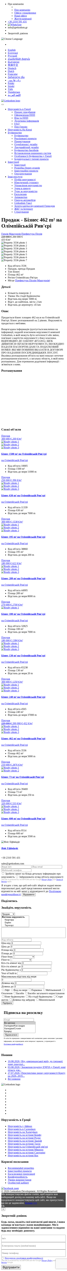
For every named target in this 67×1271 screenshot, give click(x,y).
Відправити (28, 894)
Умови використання (19, 1179)
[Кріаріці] (19, 1031)
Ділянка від (7, 983)
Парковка (36, 990)
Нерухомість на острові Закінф (25, 1140)
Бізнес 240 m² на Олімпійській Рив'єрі (23, 697)
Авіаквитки (20, 197)
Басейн (20, 993)
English (12, 50)
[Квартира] (15, 920)
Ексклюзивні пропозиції (21, 1174)
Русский (12, 55)
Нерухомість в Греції (19, 109)
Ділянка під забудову (23, 999)
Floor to (5, 959)
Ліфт (7, 990)
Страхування (21, 211)
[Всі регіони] (19, 1023)
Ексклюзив (20, 194)
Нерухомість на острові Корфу (24, 1135)
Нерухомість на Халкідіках (23, 1132)
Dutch (11, 71)
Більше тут (31, 1203)
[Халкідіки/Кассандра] (19, 1026)
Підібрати (7, 1003)
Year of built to (9, 973)
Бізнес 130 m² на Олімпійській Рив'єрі (23, 655)
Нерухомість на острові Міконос (26, 1149)
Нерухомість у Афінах (20, 1126)
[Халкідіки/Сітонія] (19, 1028)
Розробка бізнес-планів (27, 167)
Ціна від (5, 943)
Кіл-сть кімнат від (11, 963)
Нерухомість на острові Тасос (24, 1143)
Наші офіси (20, 15)
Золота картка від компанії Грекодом (34, 206)
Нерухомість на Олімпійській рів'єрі (28, 1146)
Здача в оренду (22, 188)
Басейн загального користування (46, 993)
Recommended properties (21, 1168)
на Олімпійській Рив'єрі (14, 460)
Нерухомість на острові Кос (23, 1155)
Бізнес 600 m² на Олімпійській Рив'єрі (23, 818)
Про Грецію (20, 126)
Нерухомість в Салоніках (22, 1129)
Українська (14, 92)
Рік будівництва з (10, 969)
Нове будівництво (15, 996)
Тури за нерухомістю (25, 191)
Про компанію (22, 9)
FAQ (17, 123)
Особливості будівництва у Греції (33, 156)
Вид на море (20, 990)
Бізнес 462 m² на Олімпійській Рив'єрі (23, 738)
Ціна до (5, 946)
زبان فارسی (14, 80)
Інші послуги (15, 176)
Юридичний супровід (26, 182)
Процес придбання (24, 112)
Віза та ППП (21, 118)
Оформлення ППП (24, 115)
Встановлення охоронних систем (32, 153)
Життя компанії (23, 18)
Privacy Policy (47, 879)
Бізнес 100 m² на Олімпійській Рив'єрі (23, 614)
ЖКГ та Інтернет (23, 209)
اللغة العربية (14, 95)
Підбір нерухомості (25, 179)
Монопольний (47, 999)
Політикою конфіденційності (13, 1044)
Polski (11, 83)
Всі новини (14, 1079)
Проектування (22, 141)
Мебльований (53, 990)
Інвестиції (13, 162)
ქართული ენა (16, 77)
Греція (5, 233)
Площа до (6, 953)
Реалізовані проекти (25, 138)
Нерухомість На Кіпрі (20, 129)
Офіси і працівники (25, 12)
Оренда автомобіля (24, 200)
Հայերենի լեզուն (19, 59)
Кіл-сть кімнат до (10, 966)
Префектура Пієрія (31, 233)
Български (13, 61)
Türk (10, 89)
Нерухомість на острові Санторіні (26, 1152)
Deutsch (12, 68)
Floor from (6, 956)
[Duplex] (15, 922)
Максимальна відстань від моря (18, 976)
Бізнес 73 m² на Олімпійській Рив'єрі (22, 777)
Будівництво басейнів (26, 150)
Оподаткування (23, 173)
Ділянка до (7, 986)
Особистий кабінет (18, 1182)
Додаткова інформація (26, 120)
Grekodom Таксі (23, 203)
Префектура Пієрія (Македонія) (32, 280)
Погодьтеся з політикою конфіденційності (24, 1258)
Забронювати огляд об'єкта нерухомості (41, 877)
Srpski (11, 86)
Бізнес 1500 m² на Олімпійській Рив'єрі (24, 454)
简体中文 (13, 65)
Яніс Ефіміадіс (9, 848)
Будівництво (15, 132)
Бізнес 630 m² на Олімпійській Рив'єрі (23, 495)
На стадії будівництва (40, 996)
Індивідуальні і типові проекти (31, 159)
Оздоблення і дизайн (25, 144)
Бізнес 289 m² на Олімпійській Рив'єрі (23, 578)
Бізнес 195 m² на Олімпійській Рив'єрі (23, 536)
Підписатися (11, 1035)
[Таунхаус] (15, 925)
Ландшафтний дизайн (26, 147)
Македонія (15, 233)
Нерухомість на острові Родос (24, 1138)
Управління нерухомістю (28, 185)
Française (13, 74)
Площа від (7, 950)
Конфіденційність (17, 1176)
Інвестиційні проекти (26, 170)
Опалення (6, 993)
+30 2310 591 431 (17, 21)
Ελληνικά (13, 53)
